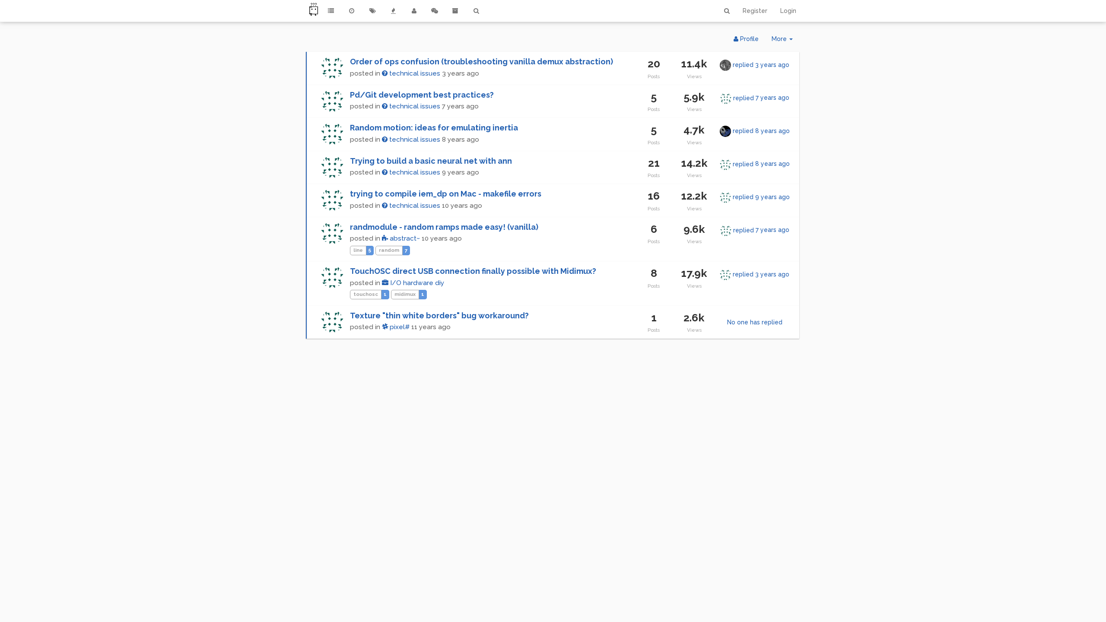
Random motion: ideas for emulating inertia (434, 127)
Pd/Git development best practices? (422, 94)
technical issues (414, 73)
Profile (748, 38)
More (785, 41)
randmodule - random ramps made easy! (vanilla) (444, 227)
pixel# (399, 327)
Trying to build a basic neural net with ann (431, 160)
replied (761, 64)
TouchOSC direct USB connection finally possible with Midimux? (473, 271)
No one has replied (754, 322)
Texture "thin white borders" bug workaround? (439, 315)
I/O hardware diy (416, 283)
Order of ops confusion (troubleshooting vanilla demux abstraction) (481, 61)
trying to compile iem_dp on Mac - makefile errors (445, 193)
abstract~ (404, 238)
